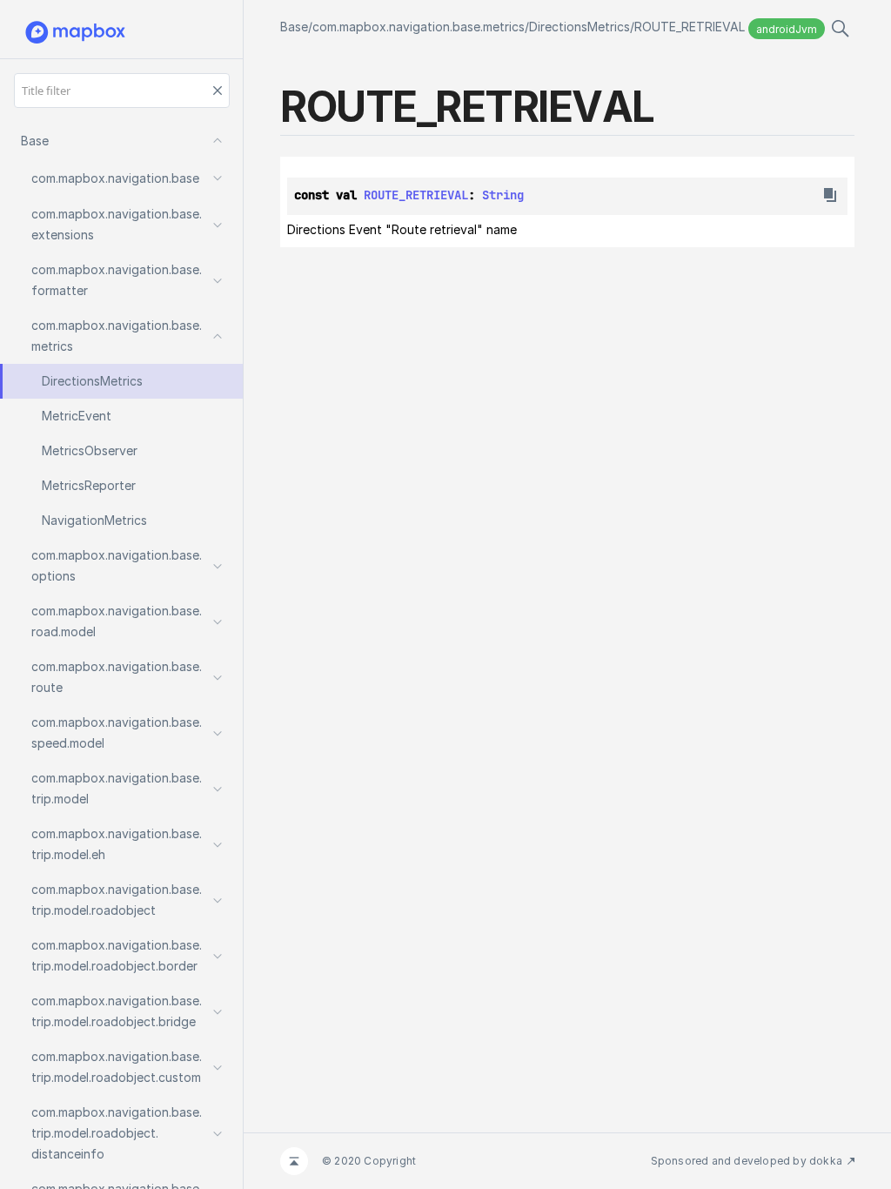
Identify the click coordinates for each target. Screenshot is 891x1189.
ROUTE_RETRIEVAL (689, 26)
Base (294, 26)
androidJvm (786, 29)
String (503, 195)
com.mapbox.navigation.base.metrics (418, 26)
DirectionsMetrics (579, 26)
